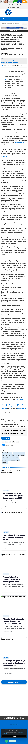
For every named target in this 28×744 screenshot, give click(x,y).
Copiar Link (6, 438)
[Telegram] (13, 442)
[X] (10, 442)
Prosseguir (14, 736)
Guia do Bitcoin (21, 408)
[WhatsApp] (6, 741)
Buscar (24, 23)
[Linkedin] (17, 442)
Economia (14, 31)
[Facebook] (6, 442)
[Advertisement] (14, 701)
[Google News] (6, 445)
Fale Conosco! (13, 741)
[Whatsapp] (3, 442)
